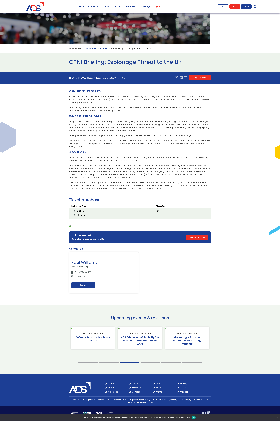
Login (234, 6)
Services (117, 6)
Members (130, 6)
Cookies (184, 391)
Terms (183, 387)
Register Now (200, 77)
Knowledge (144, 6)
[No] (277, 418)
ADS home (91, 48)
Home (111, 383)
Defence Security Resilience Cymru (92, 339)
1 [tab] (88, 362)
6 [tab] (192, 362)
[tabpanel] (93, 338)
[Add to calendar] (185, 77)
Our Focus (113, 391)
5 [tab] (171, 362)
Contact (246, 6)
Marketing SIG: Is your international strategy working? (187, 341)
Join (223, 6)
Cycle (157, 6)
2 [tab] (109, 362)
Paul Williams (81, 276)
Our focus (93, 6)
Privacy (183, 383)
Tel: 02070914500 (83, 272)
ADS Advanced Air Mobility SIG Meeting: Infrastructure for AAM (140, 341)
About (81, 6)
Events (105, 6)
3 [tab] (129, 362)
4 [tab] (150, 362)
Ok (194, 417)
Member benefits (197, 237)
